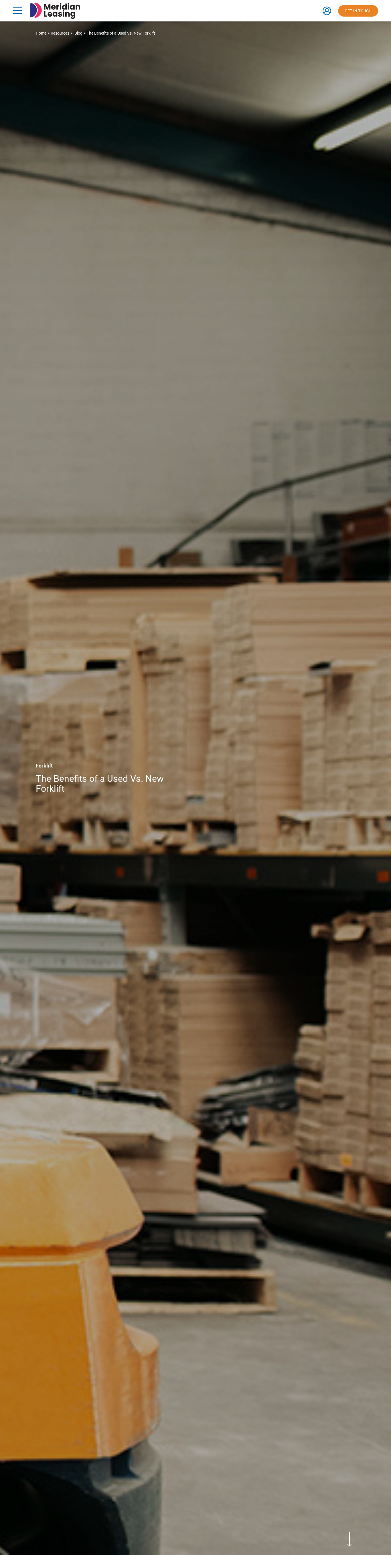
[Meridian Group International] (55, 5)
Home (41, 33)
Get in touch (358, 10)
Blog (78, 33)
